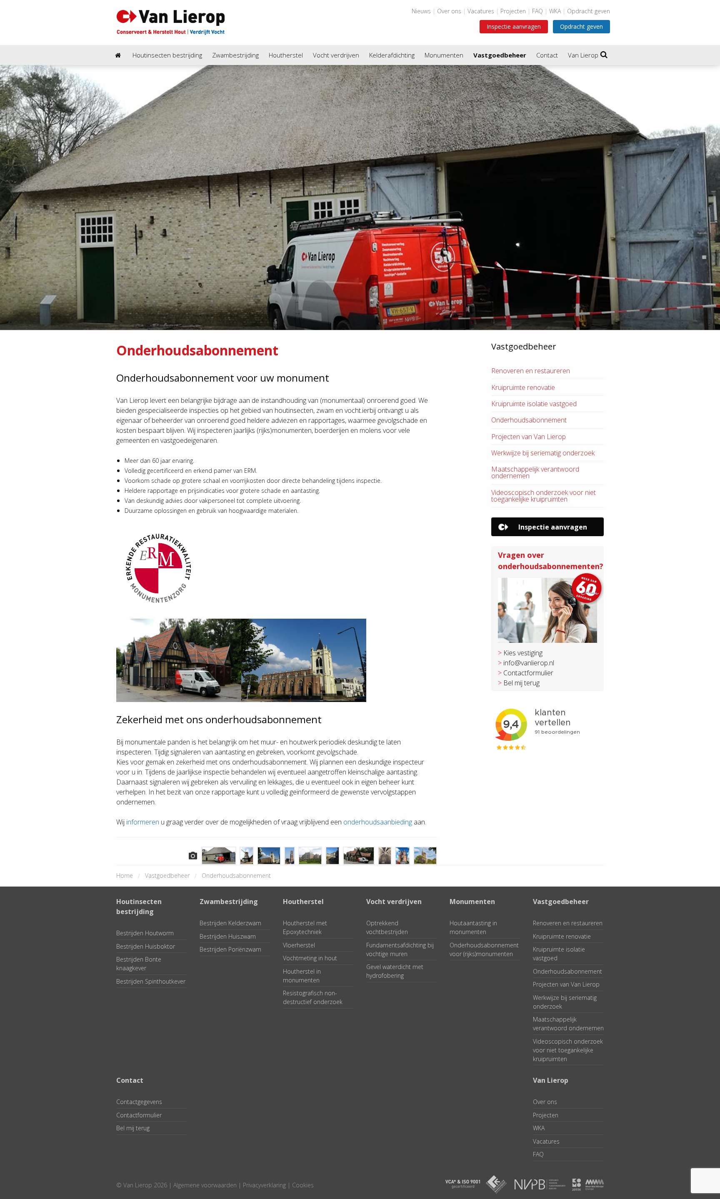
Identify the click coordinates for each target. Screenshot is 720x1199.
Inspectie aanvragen (514, 26)
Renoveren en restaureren (530, 370)
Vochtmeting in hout (310, 958)
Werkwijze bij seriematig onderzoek (543, 452)
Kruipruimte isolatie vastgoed (534, 403)
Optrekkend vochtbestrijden (387, 927)
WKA (555, 11)
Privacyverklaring (264, 1185)
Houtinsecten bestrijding (167, 55)
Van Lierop (583, 55)
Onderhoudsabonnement (529, 420)
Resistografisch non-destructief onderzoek (312, 997)
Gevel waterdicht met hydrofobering (394, 971)
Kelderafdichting (392, 55)
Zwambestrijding (235, 55)
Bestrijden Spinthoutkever (150, 981)
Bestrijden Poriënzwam (230, 949)
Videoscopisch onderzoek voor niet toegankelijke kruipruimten (543, 496)
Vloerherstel (299, 945)
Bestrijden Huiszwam (228, 936)
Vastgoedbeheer (499, 55)
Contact (547, 55)
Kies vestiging (522, 652)
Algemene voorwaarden (205, 1185)
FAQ (537, 11)
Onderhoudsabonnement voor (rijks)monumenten (484, 949)
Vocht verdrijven (336, 55)
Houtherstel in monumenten (302, 975)
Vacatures (481, 11)
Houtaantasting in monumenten (473, 927)
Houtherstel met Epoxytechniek (305, 927)
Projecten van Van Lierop (528, 436)
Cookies (303, 1185)
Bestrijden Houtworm (145, 933)
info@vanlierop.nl (528, 662)
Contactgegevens (139, 1102)
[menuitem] (119, 55)
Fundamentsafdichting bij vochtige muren (400, 949)
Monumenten (444, 55)
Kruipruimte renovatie (523, 387)
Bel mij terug (521, 682)
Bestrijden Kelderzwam (230, 923)
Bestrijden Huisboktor (145, 946)
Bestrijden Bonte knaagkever (138, 963)
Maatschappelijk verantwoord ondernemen (535, 472)
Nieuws (421, 11)
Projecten (513, 11)
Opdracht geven (588, 11)
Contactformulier (528, 672)
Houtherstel (286, 55)
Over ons (449, 11)
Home (124, 875)
